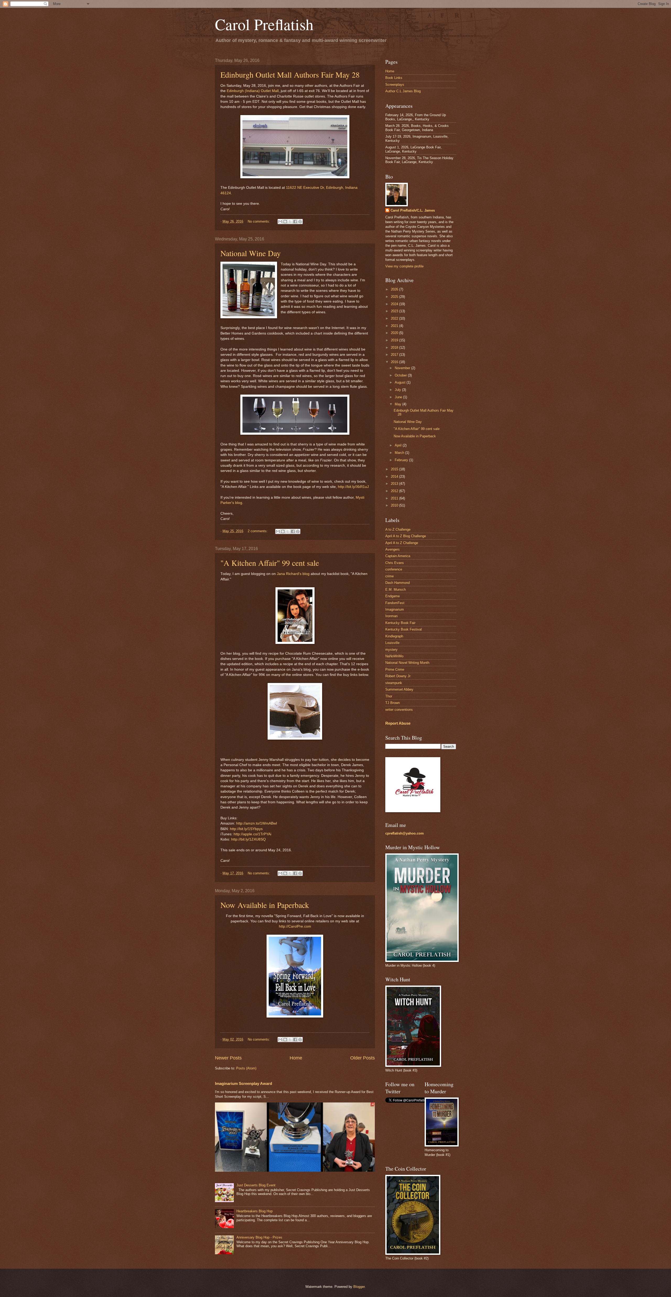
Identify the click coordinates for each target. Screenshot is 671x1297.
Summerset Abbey (399, 689)
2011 (395, 498)
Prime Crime (394, 669)
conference (393, 569)
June (399, 397)
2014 (395, 476)
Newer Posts (228, 1058)
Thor (388, 696)
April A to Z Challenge (401, 543)
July (398, 390)
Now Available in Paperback (264, 905)
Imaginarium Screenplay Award (243, 1083)
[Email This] (280, 221)
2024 (395, 304)
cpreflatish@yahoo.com (404, 833)
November (403, 368)
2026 (395, 289)
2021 (395, 326)
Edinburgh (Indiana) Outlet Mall (253, 91)
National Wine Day (250, 253)
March (400, 453)
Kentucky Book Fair (400, 623)
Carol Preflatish (264, 24)
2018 (395, 347)
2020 (395, 333)
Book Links (393, 78)
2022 (395, 318)
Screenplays (394, 85)
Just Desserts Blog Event (255, 1185)
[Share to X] (290, 221)
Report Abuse (397, 723)
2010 (395, 505)
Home (296, 1058)
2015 (395, 469)
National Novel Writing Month (407, 663)
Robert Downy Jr (397, 676)
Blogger (359, 1287)
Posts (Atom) (246, 1068)
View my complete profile (404, 266)
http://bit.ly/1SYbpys (246, 829)
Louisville (392, 643)
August (401, 382)
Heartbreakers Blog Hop (254, 1211)
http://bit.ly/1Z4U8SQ (248, 839)
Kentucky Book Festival (403, 629)
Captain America (397, 556)
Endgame (392, 596)
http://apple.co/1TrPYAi (252, 834)
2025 (395, 297)
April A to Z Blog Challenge (405, 536)
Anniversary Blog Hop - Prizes (259, 1237)
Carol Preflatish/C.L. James (413, 210)
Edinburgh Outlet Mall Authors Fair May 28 (290, 74)
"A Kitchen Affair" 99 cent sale (269, 562)
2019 (395, 340)
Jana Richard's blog (293, 574)
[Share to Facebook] (295, 221)
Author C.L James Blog (403, 91)
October (401, 375)
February (402, 460)
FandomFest (394, 603)
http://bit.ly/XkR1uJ (353, 487)
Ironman (391, 616)
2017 (395, 355)
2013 (395, 484)
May (398, 404)
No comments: (259, 221)
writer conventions (399, 710)
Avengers (392, 549)
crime (389, 576)
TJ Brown (392, 703)
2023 (395, 311)
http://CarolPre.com (295, 926)
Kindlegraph (394, 636)
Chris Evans (394, 563)
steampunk (393, 683)
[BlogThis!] (285, 221)
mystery (391, 650)
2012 (395, 491)
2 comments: (258, 531)
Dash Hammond (397, 583)
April (399, 445)
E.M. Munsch (395, 589)
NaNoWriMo (394, 656)
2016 (395, 362)
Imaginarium (394, 609)
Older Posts (362, 1058)
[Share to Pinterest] (300, 221)
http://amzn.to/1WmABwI (256, 823)
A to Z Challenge (397, 529)
